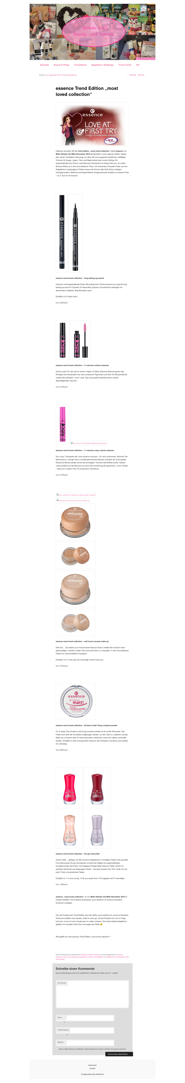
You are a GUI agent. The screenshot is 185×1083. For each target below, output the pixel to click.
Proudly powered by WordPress (92, 1074)
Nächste (142, 75)
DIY (138, 64)
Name (61, 1018)
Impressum (92, 1065)
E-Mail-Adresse (63, 1030)
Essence (59, 957)
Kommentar (62, 983)
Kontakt (92, 1068)
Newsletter (83, 957)
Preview (96, 954)
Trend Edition (98, 957)
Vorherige (131, 75)
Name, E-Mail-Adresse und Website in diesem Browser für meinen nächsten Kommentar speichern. (92, 1049)
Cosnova (119, 954)
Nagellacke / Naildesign (102, 64)
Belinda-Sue (72, 75)
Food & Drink (125, 64)
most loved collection (70, 957)
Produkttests (80, 64)
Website (60, 1042)
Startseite (44, 64)
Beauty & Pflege (61, 64)
